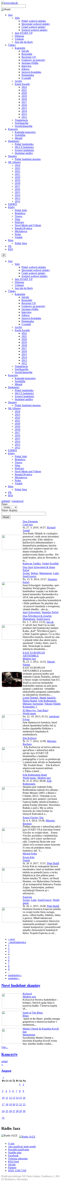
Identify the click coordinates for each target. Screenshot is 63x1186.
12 (10, 1097)
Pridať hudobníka (24, 144)
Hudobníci (13, 141)
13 (13, 1097)
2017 (24, 102)
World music (29, 713)
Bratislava (20, 213)
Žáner (4, 504)
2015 (24, 108)
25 (7, 1111)
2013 (24, 114)
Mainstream (45, 573)
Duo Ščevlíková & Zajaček (37, 616)
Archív (18, 81)
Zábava (25, 69)
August (6, 1071)
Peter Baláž (53, 863)
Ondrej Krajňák (50, 563)
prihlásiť (5, 501)
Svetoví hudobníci (24, 150)
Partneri (12, 1167)
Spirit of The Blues (33, 1012)
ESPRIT (12, 204)
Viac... (4, 1047)
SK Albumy (14, 162)
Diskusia (19, 36)
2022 (24, 87)
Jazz (10, 15)
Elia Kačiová (29, 738)
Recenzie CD (29, 57)
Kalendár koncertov (25, 132)
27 (13, 1111)
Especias (27, 897)
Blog (10, 240)
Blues (26, 1015)
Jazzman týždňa (30, 63)
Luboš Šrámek (30, 697)
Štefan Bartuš (30, 700)
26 (10, 1111)
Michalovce (21, 231)
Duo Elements (30, 521)
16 (24, 1097)
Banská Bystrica (23, 228)
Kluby (11, 207)
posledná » (13, 978)
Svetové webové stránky (35, 30)
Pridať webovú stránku (34, 21)
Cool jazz (28, 524)
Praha (18, 234)
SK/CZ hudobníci (24, 147)
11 (7, 1097)
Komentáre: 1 (30, 706)
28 (17, 1111)
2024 (17, 165)
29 (20, 1111)
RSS (10, 249)
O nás (11, 1143)
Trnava (18, 216)
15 (20, 1097)
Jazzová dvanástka (31, 72)
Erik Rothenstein (47, 700)
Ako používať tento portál (22, 1146)
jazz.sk (50, 622)
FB (9, 246)
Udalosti (19, 39)
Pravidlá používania (18, 1149)
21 (17, 1104)
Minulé (18, 138)
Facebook (13, 1155)
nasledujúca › (15, 975)
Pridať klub (21, 210)
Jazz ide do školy (24, 42)
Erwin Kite (28, 857)
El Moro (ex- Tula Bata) (35, 710)
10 (3, 1097)
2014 (24, 111)
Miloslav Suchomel (33, 703)
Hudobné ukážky (24, 153)
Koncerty (13, 129)
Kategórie (20, 48)
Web (17, 18)
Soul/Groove (29, 576)
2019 (24, 96)
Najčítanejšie (21, 123)
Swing (26, 573)
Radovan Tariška (32, 563)
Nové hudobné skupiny (20, 985)
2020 (24, 93)
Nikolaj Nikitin (52, 703)
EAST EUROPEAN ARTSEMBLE (34, 654)
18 (7, 1104)
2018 (24, 99)
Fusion (26, 860)
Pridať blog (21, 243)
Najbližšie (20, 135)
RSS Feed (13, 1161)
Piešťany (19, 222)
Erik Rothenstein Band (35, 774)
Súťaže (25, 51)
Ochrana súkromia (18, 1158)
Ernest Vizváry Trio (33, 817)
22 (20, 1104)
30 (24, 1111)
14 (17, 1097)
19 (10, 1104)
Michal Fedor (30, 853)
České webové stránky (34, 27)
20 (13, 1104)
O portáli (26, 78)
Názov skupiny (9, 510)
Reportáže (27, 54)
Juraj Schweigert (31, 612)
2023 (17, 168)
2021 (24, 90)
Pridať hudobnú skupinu (28, 159)
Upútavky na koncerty (33, 60)
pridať (4, 1061)
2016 (24, 105)
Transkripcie (21, 120)
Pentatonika (28, 75)
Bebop (34, 573)
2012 (24, 117)
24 (3, 1111)
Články (12, 45)
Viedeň (18, 237)
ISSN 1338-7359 (17, 1170)
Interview (27, 66)
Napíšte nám (14, 1152)
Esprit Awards (22, 84)
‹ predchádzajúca (17, 942)
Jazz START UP (24, 33)
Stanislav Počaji (50, 612)
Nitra (17, 219)
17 (3, 1104)
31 (3, 1117)
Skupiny (12, 156)
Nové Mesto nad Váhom (28, 225)
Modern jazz (29, 658)
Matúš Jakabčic (47, 697)
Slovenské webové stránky (36, 24)
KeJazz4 (27, 993)
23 (24, 1104)
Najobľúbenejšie (23, 126)
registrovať (18, 501)
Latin (56, 573)
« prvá (11, 939)
